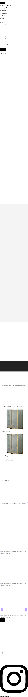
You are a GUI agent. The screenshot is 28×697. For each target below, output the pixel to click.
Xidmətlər (5, 13)
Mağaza (4, 10)
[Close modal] (2, 620)
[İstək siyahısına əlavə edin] (24, 387)
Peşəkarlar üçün (6, 5)
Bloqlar (4, 16)
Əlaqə (3, 18)
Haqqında (4, 8)
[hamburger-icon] (2, 3)
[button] (14, 538)
